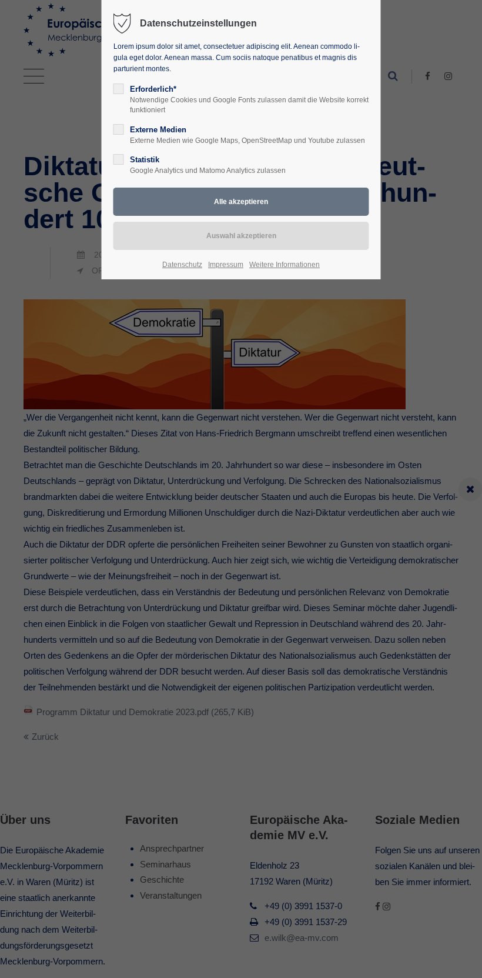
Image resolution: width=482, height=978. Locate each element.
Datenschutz (182, 265)
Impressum (225, 265)
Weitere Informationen (284, 265)
